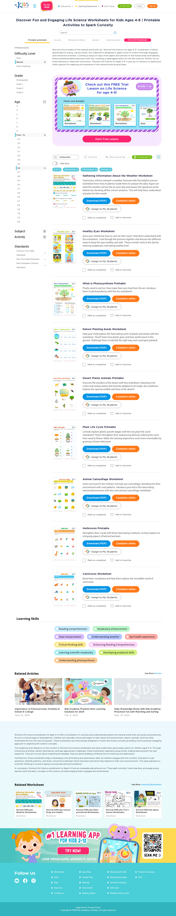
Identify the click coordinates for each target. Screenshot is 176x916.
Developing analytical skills (118, 652)
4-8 (18, 176)
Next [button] (163, 697)
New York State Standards (27, 259)
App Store (86, 872)
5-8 (18, 192)
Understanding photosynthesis (77, 660)
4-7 (18, 172)
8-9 (18, 221)
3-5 (18, 143)
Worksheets (59, 872)
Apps (56, 877)
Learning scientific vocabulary (76, 652)
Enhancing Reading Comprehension (114, 644)
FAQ (140, 877)
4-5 (18, 164)
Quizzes (95, 40)
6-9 (18, 209)
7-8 (18, 213)
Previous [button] (12, 697)
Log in (139, 6)
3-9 (18, 159)
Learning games (113, 40)
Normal (19, 62)
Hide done (64, 163)
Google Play (87, 877)
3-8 (18, 155)
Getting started (88, 893)
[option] (38, 697)
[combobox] (68, 157)
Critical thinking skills (71, 644)
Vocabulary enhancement (112, 629)
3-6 (18, 147)
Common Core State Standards (25, 252)
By (55, 157)
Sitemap (85, 882)
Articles (157, 673)
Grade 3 (19, 92)
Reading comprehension (73, 629)
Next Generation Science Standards (27, 265)
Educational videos (76, 40)
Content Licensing (146, 872)
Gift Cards (109, 6)
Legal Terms (81, 907)
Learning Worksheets (151, 784)
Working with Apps (118, 877)
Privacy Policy (94, 907)
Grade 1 (19, 84)
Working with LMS (118, 872)
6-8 (18, 205)
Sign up (152, 6)
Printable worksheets (37, 40)
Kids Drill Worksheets (137, 39)
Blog (56, 882)
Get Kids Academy (118, 882)
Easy (18, 58)
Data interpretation (70, 636)
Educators (65, 6)
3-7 (18, 151)
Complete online (125, 201)
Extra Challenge (23, 66)
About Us (58, 887)
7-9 (18, 217)
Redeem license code (119, 893)
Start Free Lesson (107, 139)
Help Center (87, 887)
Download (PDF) (97, 201)
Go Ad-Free (125, 6)
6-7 (18, 201)
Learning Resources (87, 6)
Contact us (59, 893)
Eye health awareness (142, 636)
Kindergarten (22, 80)
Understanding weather (105, 636)
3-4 (18, 139)
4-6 (18, 168)
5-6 (18, 184)
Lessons (57, 40)
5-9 (18, 197)
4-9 (18, 180)
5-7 (18, 188)
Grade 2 (19, 88)
